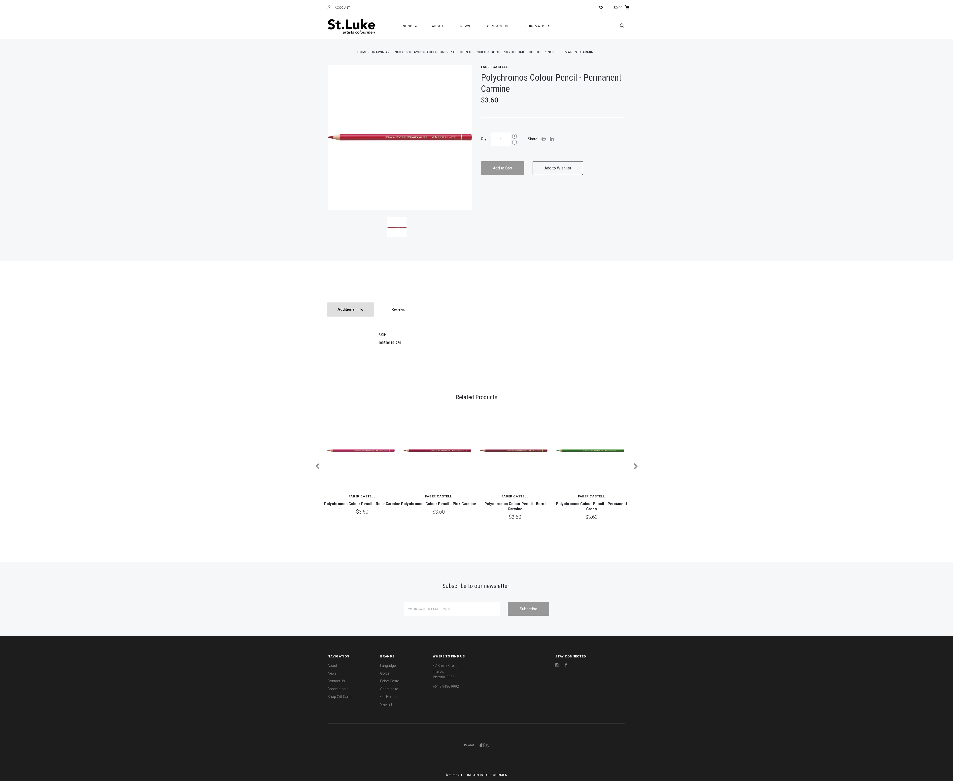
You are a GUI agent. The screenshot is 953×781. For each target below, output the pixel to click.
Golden (385, 673)
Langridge (388, 666)
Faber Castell (494, 67)
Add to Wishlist (558, 168)
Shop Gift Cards (340, 697)
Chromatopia (537, 26)
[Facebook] (566, 666)
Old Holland (389, 697)
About (437, 26)
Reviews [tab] (398, 309)
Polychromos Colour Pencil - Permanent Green (591, 506)
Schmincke (389, 689)
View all (386, 704)
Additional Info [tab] (350, 309)
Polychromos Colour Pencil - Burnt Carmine (515, 506)
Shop (408, 26)
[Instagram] (557, 666)
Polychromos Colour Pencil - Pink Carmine (438, 503)
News (465, 26)
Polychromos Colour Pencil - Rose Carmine (362, 503)
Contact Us (498, 26)
